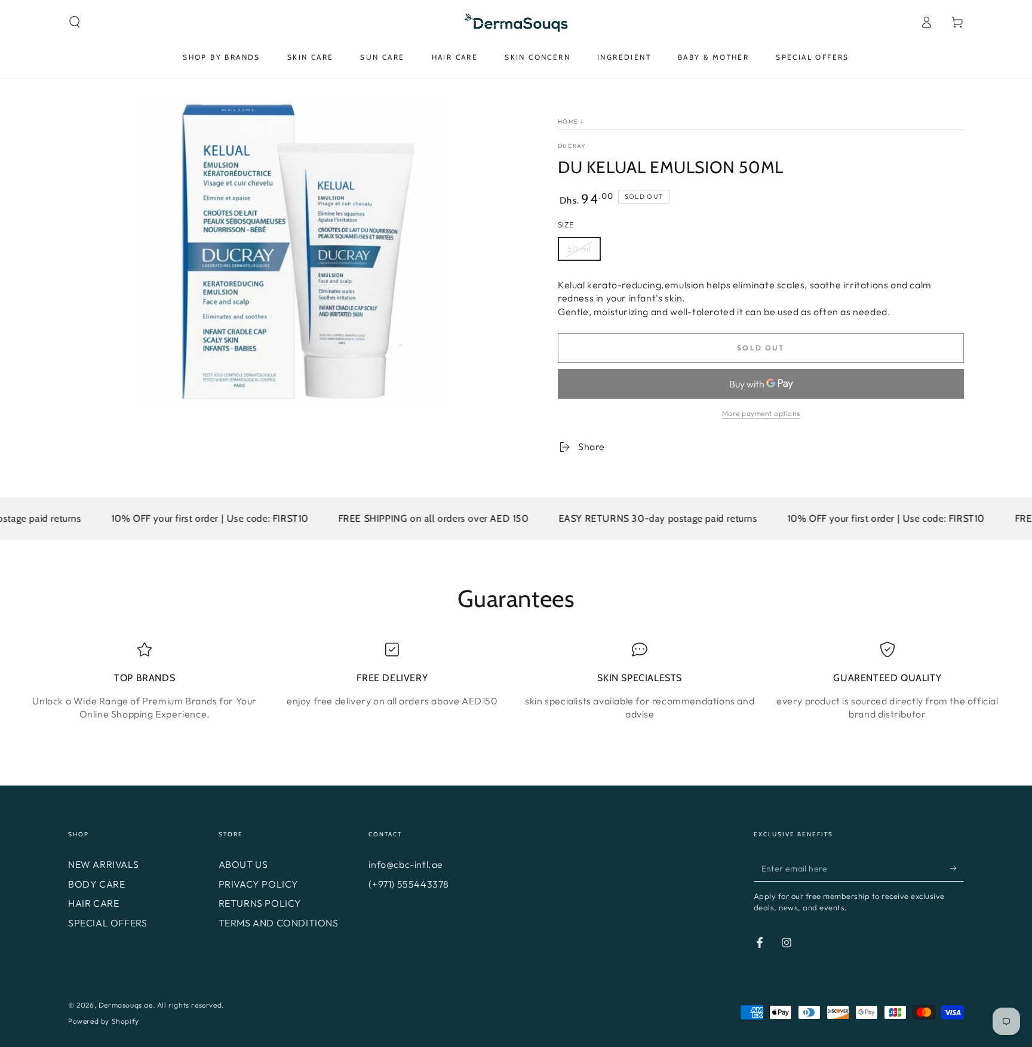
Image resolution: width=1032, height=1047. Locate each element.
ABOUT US (243, 864)
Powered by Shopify (103, 1021)
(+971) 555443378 (408, 884)
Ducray (572, 146)
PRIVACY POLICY (259, 884)
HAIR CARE (93, 903)
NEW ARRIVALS (103, 864)
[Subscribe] (957, 868)
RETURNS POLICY (260, 903)
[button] (74, 22)
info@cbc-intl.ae (405, 864)
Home (568, 121)
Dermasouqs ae (126, 1004)
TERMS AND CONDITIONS (279, 923)
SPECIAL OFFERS (107, 923)
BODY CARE (96, 884)
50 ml (579, 249)
